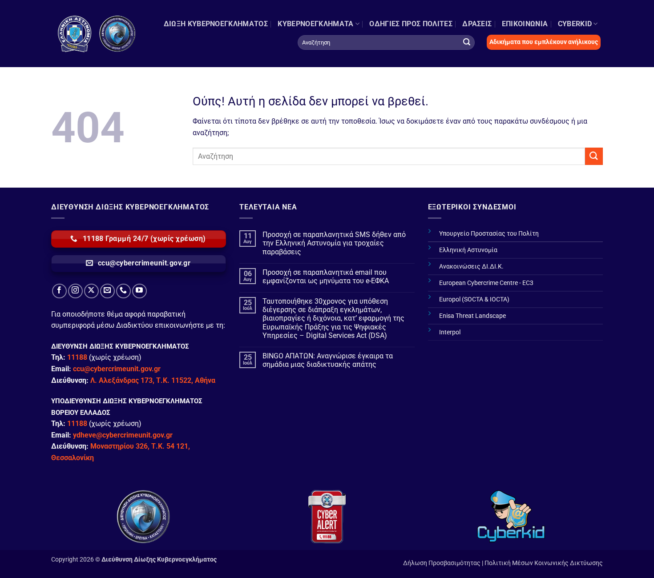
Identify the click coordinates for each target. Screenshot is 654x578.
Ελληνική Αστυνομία (468, 250)
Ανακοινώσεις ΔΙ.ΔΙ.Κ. (471, 266)
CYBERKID (575, 24)
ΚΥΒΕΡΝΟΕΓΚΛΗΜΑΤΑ (315, 24)
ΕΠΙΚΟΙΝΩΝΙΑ (525, 24)
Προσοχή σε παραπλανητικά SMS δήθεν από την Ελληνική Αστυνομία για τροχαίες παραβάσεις (334, 243)
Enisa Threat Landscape (472, 316)
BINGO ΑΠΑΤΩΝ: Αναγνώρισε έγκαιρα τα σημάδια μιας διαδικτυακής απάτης (327, 360)
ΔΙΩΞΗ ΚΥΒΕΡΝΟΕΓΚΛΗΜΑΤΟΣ (216, 24)
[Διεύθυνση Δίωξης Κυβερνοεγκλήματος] (97, 33)
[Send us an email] (107, 291)
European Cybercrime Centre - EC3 (486, 283)
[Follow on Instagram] (75, 291)
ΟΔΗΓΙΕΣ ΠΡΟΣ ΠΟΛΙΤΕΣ (410, 24)
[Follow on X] (91, 291)
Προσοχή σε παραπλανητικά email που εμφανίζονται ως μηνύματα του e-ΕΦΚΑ (325, 276)
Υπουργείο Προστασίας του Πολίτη (489, 233)
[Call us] (123, 291)
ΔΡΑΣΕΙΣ (477, 24)
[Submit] (466, 42)
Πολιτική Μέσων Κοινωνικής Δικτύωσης (543, 563)
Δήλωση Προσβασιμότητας (441, 563)
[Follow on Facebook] (59, 291)
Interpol (449, 332)
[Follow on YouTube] (139, 291)
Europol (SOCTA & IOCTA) (474, 299)
